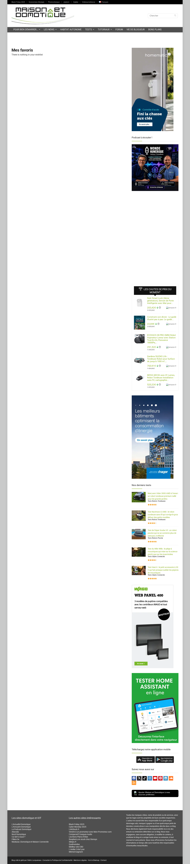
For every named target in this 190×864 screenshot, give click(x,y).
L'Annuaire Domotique (21, 827)
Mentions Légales (80, 860)
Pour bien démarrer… (25, 29)
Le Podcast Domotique (21, 829)
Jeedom (66, 2)
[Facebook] (134, 778)
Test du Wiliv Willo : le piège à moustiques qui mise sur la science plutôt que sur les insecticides (162, 551)
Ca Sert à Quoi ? (18, 837)
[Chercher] (175, 15)
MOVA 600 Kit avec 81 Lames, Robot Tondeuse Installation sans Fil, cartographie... (161, 377)
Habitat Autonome (71, 29)
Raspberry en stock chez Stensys (83, 839)
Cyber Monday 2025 (77, 827)
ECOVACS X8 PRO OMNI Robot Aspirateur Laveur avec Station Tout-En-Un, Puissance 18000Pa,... (161, 339)
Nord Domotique (19, 834)
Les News (49, 29)
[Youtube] (155, 778)
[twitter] (139, 778)
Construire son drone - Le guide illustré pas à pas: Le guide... (161, 318)
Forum (119, 29)
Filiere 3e (15, 839)
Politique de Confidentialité (62, 860)
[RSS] (134, 783)
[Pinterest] (160, 778)
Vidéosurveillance (88, 2)
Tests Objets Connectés (156, 556)
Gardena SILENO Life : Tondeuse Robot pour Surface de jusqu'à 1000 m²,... (161, 359)
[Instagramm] (150, 778)
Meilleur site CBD (76, 847)
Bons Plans (155, 29)
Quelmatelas (74, 844)
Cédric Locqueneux (34, 860)
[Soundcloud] (171, 778)
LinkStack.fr (74, 829)
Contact (104, 860)
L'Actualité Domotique (21, 824)
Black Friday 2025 (18, 2)
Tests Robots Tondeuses (157, 501)
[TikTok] (144, 778)
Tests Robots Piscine (155, 538)
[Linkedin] (165, 778)
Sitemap (96, 860)
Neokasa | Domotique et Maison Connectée (30, 842)
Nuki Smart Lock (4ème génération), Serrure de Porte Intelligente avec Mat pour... (160, 300)
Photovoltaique (54, 2)
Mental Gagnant (76, 852)
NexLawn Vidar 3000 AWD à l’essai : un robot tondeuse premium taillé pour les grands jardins (163, 496)
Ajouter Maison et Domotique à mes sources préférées (154, 793)
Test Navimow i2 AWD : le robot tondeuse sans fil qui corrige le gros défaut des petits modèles (163, 514)
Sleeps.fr (72, 842)
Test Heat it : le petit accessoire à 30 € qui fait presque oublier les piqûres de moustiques (163, 570)
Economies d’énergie (36, 2)
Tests (88, 29)
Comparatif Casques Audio (80, 834)
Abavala (15, 832)
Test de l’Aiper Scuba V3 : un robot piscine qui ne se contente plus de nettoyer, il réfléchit (162, 533)
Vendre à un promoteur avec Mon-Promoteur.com (90, 832)
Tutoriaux (104, 29)
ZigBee (75, 2)
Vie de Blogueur (136, 29)
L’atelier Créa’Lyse (76, 849)
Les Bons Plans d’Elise (78, 837)
